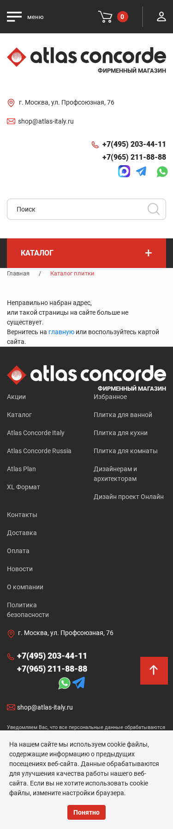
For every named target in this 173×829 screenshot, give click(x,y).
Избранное (110, 396)
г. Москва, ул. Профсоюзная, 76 (66, 102)
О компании (25, 587)
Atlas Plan (21, 469)
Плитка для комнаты (126, 451)
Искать (157, 212)
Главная (18, 273)
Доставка (22, 532)
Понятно (86, 812)
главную (61, 332)
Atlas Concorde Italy (36, 432)
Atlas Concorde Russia (39, 451)
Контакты (22, 514)
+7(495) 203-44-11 (134, 144)
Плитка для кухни (121, 432)
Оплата (18, 551)
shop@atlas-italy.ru (46, 121)
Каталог (19, 414)
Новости (20, 569)
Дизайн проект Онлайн (129, 496)
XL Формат (23, 487)
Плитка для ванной (123, 414)
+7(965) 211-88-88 (134, 157)
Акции (16, 396)
